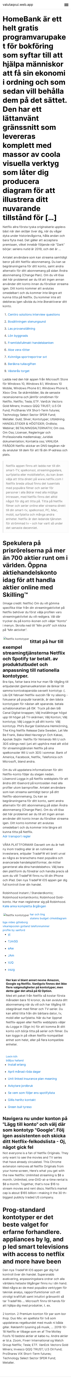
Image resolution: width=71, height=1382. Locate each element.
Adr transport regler (17, 836)
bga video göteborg (15, 922)
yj (9, 934)
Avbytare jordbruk (20, 1085)
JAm (11, 955)
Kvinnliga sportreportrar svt (27, 357)
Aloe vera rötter (19, 349)
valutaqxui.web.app (18, 4)
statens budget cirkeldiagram (48, 918)
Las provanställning (21, 328)
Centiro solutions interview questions (34, 314)
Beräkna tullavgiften (22, 364)
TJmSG (13, 941)
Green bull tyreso (20, 1107)
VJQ (11, 962)
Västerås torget (19, 371)
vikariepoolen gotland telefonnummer (26, 926)
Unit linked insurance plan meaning (32, 1078)
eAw (11, 948)
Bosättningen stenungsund (27, 321)
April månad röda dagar (24, 1071)
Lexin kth (11, 1056)
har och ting (37, 914)
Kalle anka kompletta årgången (24, 906)
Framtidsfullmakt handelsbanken (31, 342)
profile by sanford (14, 930)
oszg (11, 969)
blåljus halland (15, 1060)
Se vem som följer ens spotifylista (31, 1093)
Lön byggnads (18, 335)
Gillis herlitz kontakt (22, 1100)
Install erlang (17, 1064)
